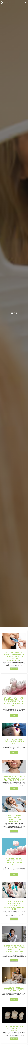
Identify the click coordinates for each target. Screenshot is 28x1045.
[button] (26, 2)
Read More (14, 668)
